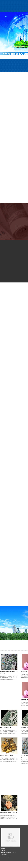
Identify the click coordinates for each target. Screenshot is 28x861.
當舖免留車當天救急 (5, 727)
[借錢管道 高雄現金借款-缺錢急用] (9, 803)
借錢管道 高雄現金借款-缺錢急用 (8, 812)
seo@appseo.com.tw (11, 852)
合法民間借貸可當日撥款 (6, 755)
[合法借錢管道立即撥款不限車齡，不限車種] (9, 662)
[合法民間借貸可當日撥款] (9, 745)
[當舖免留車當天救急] (9, 718)
